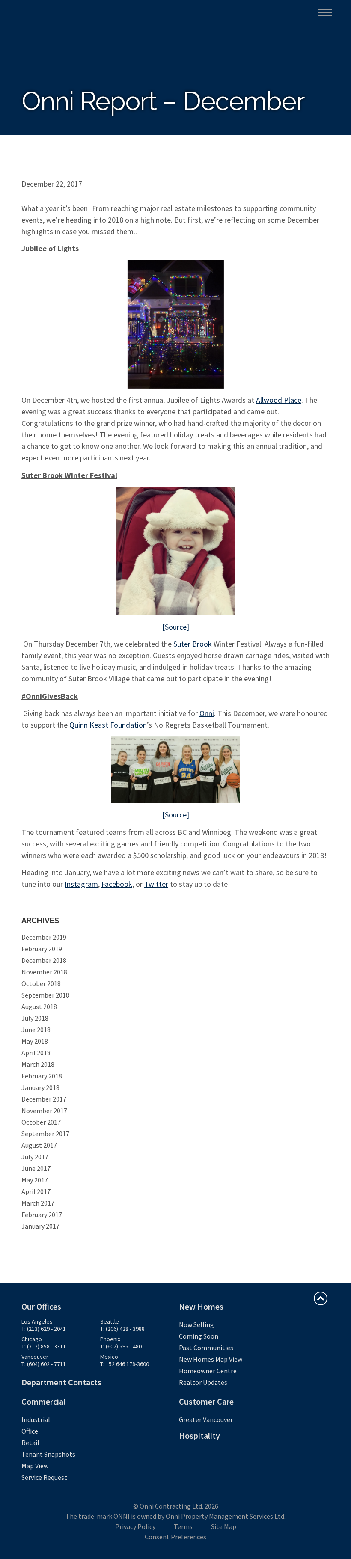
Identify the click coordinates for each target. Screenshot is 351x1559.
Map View (34, 1465)
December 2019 (43, 937)
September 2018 (45, 995)
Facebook (116, 884)
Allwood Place (278, 400)
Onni (206, 713)
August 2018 (39, 1006)
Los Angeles (37, 1321)
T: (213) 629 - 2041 (43, 1329)
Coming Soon (198, 1336)
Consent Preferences (175, 1536)
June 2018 (36, 1029)
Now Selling (196, 1324)
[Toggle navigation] (325, 13)
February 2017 (41, 1214)
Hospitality (199, 1435)
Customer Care (206, 1401)
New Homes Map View (210, 1359)
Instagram (81, 884)
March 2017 (37, 1203)
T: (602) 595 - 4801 (122, 1346)
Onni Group (39, 12)
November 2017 (44, 1110)
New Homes (201, 1306)
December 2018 (43, 960)
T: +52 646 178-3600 (124, 1364)
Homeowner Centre (208, 1370)
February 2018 (41, 1076)
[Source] (175, 627)
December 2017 (43, 1099)
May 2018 (34, 1041)
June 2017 (36, 1168)
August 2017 (39, 1145)
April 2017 (36, 1191)
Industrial (35, 1419)
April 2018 (36, 1052)
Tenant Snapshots (48, 1454)
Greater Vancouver (206, 1419)
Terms (183, 1526)
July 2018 (34, 1018)
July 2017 (34, 1156)
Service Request (44, 1477)
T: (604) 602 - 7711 (43, 1364)
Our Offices (41, 1306)
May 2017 (34, 1180)
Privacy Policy (135, 1526)
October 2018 (41, 983)
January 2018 (40, 1087)
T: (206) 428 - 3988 (122, 1329)
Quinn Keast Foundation (108, 725)
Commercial (43, 1401)
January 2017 (40, 1226)
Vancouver (34, 1356)
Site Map (223, 1526)
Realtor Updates (203, 1382)
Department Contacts (61, 1382)
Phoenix (110, 1339)
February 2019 (41, 948)
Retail (30, 1442)
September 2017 (45, 1133)
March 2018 (37, 1064)
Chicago (31, 1339)
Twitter (156, 884)
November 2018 (44, 972)
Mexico (109, 1356)
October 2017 (41, 1122)
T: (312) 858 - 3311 (43, 1346)
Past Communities (206, 1347)
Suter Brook (192, 644)
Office (29, 1431)
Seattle (109, 1321)
